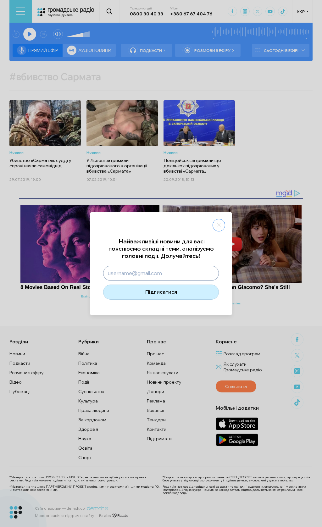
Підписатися (161, 292)
